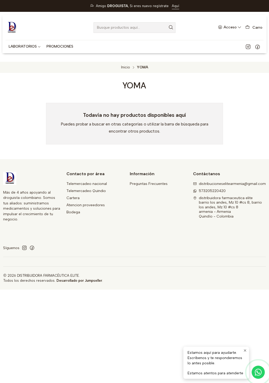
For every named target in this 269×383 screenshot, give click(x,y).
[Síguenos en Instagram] (248, 46)
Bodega (73, 212)
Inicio (125, 67)
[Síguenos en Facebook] (257, 46)
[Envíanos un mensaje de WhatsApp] (258, 372)
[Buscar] (171, 27)
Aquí (175, 6)
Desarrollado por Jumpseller (79, 281)
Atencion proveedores (85, 205)
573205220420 (212, 191)
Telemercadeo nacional (86, 184)
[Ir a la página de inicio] (12, 27)
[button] (25, 46)
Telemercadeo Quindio (86, 191)
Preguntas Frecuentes (149, 184)
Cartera (73, 198)
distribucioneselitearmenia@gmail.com (232, 184)
